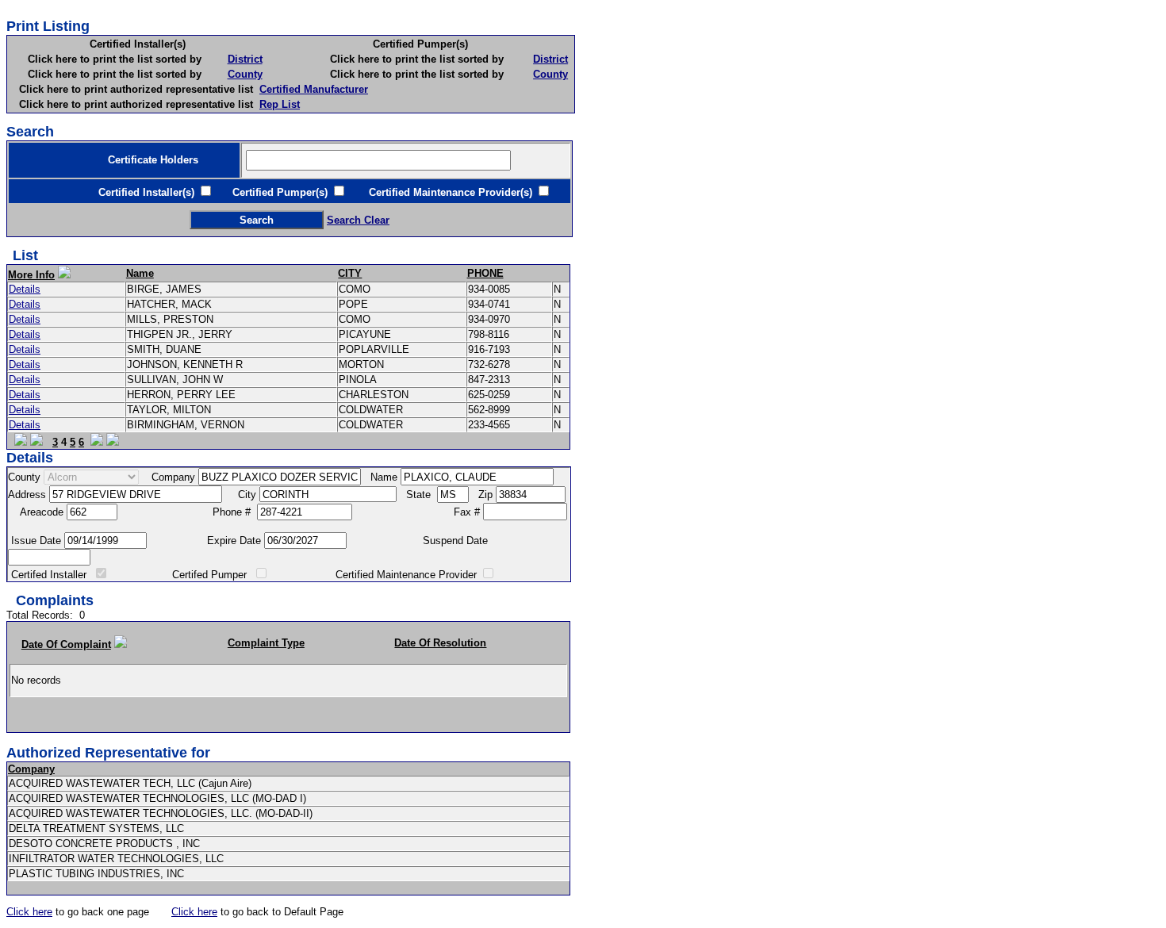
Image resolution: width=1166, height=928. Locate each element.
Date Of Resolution (440, 643)
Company (31, 769)
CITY (350, 273)
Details (24, 289)
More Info (31, 275)
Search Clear (358, 220)
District (245, 59)
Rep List (279, 104)
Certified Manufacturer (313, 89)
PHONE (485, 273)
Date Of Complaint (66, 644)
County (245, 74)
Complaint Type (266, 643)
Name (140, 273)
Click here (29, 912)
